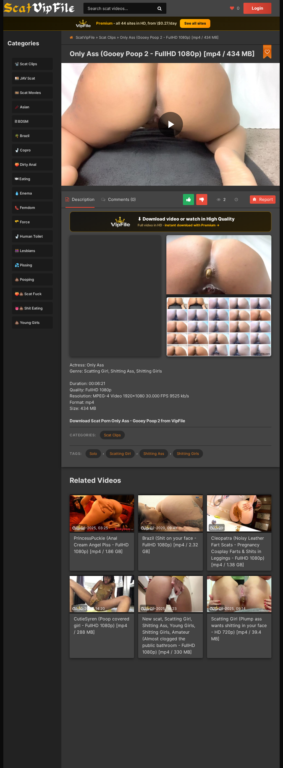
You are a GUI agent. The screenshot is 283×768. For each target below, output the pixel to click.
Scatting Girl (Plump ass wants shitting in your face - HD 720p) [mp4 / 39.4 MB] (239, 628)
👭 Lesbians (25, 250)
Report (266, 199)
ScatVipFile (85, 37)
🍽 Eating (22, 179)
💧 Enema (23, 193)
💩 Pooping (24, 279)
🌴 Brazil (22, 135)
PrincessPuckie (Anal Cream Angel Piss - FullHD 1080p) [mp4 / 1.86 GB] (101, 544)
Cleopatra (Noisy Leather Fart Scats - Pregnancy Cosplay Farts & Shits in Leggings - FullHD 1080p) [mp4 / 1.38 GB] (237, 551)
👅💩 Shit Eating (29, 308)
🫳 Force (22, 222)
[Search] (159, 8)
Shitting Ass (153, 453)
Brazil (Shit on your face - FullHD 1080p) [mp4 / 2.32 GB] (170, 544)
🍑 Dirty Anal (25, 164)
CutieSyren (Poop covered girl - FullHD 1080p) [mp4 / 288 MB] (101, 625)
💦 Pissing (23, 265)
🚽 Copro (23, 150)
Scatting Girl (120, 453)
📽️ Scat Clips (26, 64)
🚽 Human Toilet (29, 236)
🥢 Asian (22, 107)
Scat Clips (107, 37)
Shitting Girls (188, 453)
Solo (93, 453)
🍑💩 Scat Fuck (28, 294)
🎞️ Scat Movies (28, 92)
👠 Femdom (25, 207)
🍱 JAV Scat (25, 78)
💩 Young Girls (27, 322)
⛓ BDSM (21, 121)
